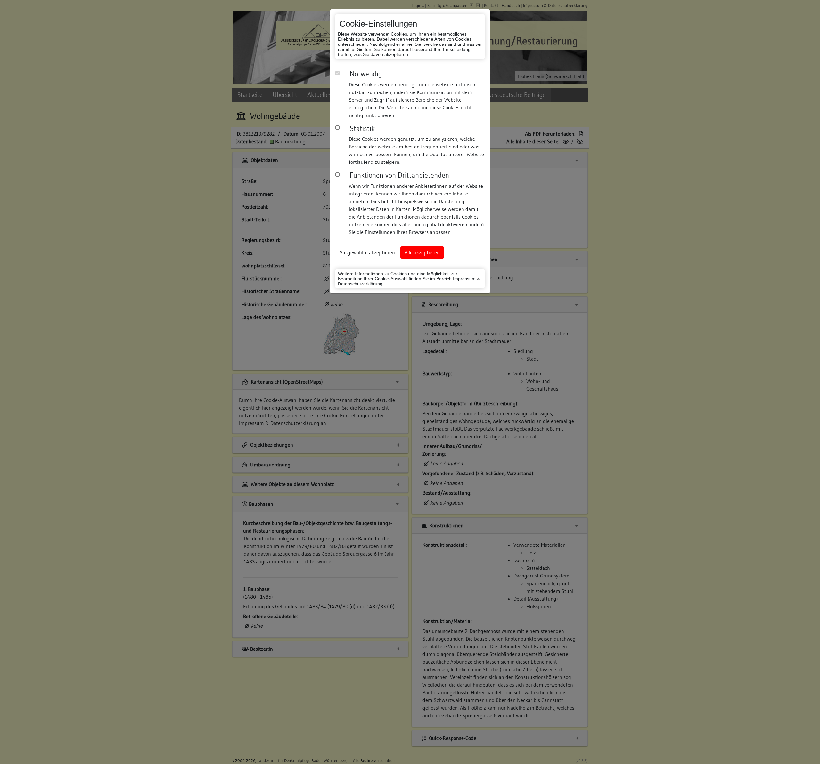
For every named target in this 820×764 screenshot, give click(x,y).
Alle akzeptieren (422, 252)
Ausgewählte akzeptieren (367, 252)
